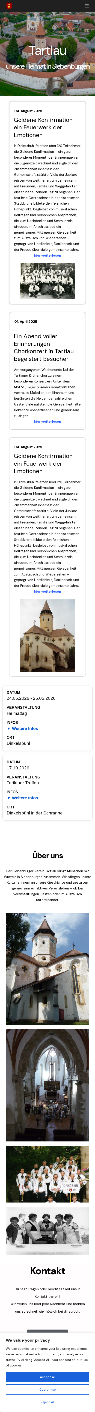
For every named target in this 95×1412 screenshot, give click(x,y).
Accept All (47, 1377)
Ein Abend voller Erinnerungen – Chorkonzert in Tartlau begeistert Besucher (44, 347)
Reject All (47, 1402)
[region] (47, 1372)
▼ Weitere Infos (22, 728)
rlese (55, 255)
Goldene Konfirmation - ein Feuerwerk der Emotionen (45, 127)
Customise (47, 1389)
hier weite (42, 255)
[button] (86, 5)
